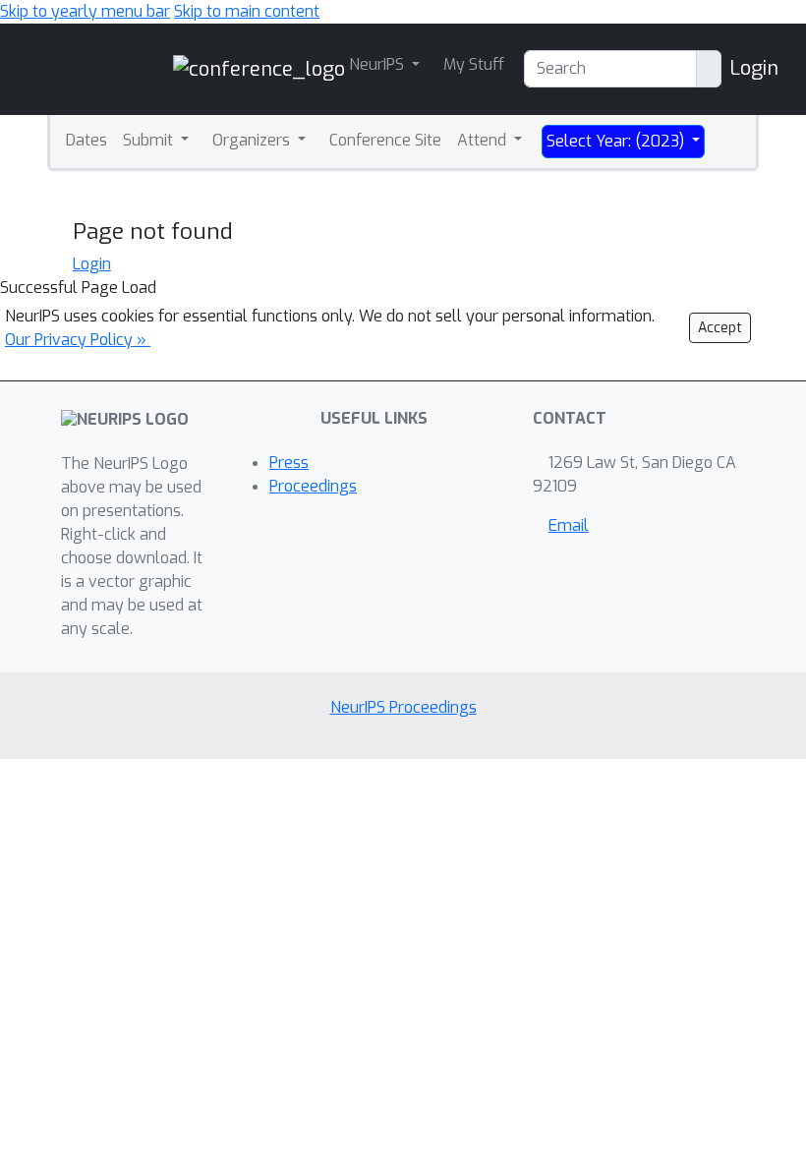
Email (568, 525)
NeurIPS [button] (378, 64)
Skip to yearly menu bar (85, 11)
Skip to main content (246, 11)
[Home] (259, 68)
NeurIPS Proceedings (403, 707)
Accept (720, 328)
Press (289, 462)
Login (753, 68)
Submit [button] (150, 140)
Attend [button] (483, 140)
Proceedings (313, 486)
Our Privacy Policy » (77, 339)
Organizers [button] (253, 140)
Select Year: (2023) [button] (617, 141)
